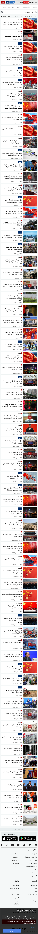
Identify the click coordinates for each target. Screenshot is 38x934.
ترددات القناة (15, 860)
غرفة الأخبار (15, 885)
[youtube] (18, 845)
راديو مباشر (16, 857)
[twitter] (12, 845)
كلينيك (17, 900)
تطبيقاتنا (16, 854)
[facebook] (1, 845)
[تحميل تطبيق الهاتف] (19, 838)
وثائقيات (16, 904)
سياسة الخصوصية (31, 866)
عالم (36, 888)
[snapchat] (24, 845)
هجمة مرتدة (15, 894)
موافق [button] (12, 930)
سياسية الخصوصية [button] (29, 926)
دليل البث (16, 866)
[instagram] (7, 845)
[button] (2, 12)
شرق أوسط (34, 885)
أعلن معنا (34, 872)
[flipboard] (30, 845)
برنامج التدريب (33, 860)
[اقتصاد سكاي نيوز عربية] (12, 2)
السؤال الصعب (14, 888)
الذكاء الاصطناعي (32, 894)
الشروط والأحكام (32, 863)
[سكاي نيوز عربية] (27, 2)
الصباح (17, 897)
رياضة (35, 891)
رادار (18, 891)
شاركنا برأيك (33, 876)
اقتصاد (35, 897)
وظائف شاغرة (33, 869)
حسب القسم (6, 16)
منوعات (35, 900)
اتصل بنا (34, 854)
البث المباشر (15, 863)
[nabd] (36, 845)
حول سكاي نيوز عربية (31, 857)
